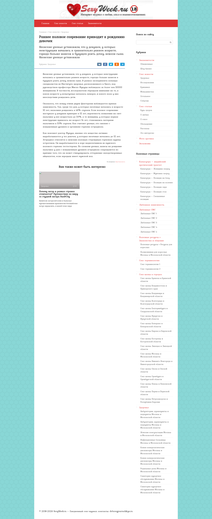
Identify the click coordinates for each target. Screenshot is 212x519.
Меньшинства (147, 91)
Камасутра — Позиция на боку (155, 177)
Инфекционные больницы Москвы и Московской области (155, 441)
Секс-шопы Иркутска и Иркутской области (151, 317)
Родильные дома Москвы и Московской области (153, 470)
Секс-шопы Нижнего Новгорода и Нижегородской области (156, 363)
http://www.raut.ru (120, 162)
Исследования (147, 82)
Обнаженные (146, 64)
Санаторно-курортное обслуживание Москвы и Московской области (152, 479)
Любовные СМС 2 (148, 218)
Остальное (145, 96)
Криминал (145, 87)
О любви (144, 114)
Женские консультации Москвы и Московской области (155, 434)
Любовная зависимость (151, 204)
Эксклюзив (144, 143)
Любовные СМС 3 (148, 222)
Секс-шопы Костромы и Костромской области (151, 340)
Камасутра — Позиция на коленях (156, 182)
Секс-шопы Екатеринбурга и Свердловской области (154, 310)
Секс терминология (149, 260)
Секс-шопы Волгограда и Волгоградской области (152, 302)
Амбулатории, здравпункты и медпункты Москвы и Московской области (154, 414)
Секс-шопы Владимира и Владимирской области (152, 295)
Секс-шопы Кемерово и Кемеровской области (151, 325)
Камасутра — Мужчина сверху (154, 173)
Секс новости (60, 23)
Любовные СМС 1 (148, 213)
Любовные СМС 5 (148, 231)
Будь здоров (146, 110)
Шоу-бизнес (146, 68)
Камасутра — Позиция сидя (153, 187)
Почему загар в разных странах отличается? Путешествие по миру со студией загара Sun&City (58, 194)
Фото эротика (146, 138)
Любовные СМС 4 (148, 227)
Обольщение (146, 123)
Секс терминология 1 (150, 264)
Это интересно (147, 132)
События (144, 100)
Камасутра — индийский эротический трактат (152, 163)
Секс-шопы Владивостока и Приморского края (153, 287)
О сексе (143, 119)
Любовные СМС (147, 209)
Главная (45, 23)
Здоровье (52, 64)
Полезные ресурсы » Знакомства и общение (151, 239)
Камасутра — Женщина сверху (155, 168)
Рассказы (144, 128)
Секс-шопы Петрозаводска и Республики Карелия (154, 400)
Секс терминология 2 (150, 268)
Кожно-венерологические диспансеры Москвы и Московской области (152, 450)
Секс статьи (77, 23)
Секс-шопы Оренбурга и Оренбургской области (151, 378)
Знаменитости (94, 23)
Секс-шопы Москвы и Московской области (150, 355)
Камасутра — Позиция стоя (153, 191)
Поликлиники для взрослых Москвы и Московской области (155, 253)
